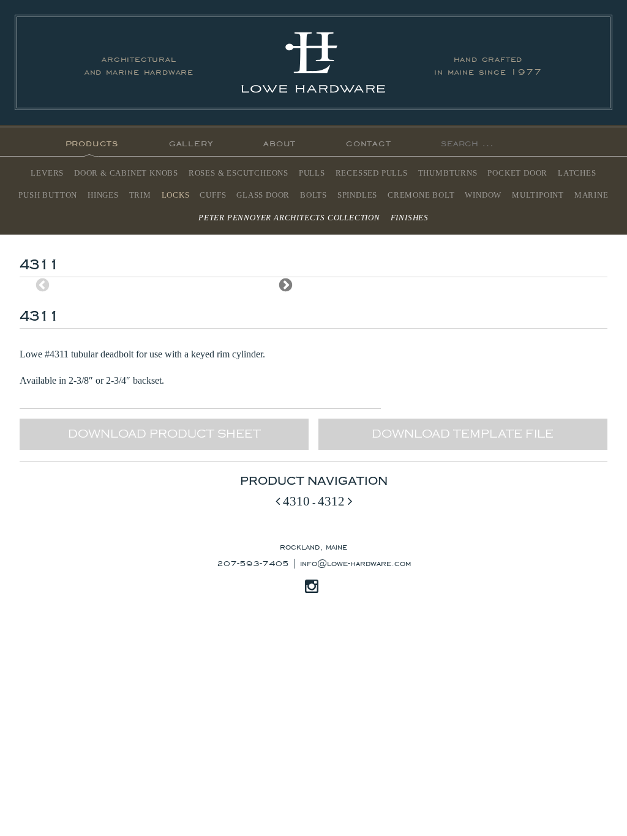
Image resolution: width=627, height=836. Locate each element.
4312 (333, 501)
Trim (140, 195)
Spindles (357, 195)
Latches (577, 173)
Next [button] (285, 285)
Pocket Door (517, 173)
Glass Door (263, 195)
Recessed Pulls (372, 173)
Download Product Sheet (164, 434)
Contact (368, 141)
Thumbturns (448, 173)
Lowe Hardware (313, 62)
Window (483, 195)
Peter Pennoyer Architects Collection (289, 218)
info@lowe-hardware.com (355, 562)
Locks (176, 195)
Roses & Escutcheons (238, 173)
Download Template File (463, 434)
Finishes (410, 218)
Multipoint (538, 195)
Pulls (312, 173)
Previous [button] (42, 285)
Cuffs (213, 195)
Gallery (191, 141)
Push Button (47, 195)
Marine (591, 195)
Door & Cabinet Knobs (126, 173)
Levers (47, 173)
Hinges (103, 195)
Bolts (313, 195)
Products (92, 141)
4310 (295, 501)
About (279, 141)
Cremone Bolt (421, 195)
